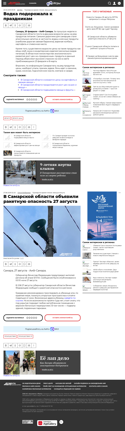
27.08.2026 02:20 (9, 193)
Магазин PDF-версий (63, 383)
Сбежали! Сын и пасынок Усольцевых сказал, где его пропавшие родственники (107, 247)
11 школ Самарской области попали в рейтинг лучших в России (102, 47)
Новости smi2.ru (11, 185)
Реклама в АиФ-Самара (31, 386)
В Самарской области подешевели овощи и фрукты (47, 90)
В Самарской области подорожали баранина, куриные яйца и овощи (65, 145)
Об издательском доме (31, 383)
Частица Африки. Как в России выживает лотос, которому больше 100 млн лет (106, 72)
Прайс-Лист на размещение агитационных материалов (64, 386)
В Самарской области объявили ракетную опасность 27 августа (102, 38)
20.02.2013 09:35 (9, 10)
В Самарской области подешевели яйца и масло (24, 137)
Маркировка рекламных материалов (36, 389)
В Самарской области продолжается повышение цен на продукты (27, 153)
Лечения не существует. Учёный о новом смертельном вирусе (106, 254)
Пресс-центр (48, 383)
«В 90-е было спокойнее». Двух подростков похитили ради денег (106, 271)
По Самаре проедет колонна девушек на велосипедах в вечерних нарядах (63, 137)
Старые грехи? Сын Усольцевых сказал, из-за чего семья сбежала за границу (106, 97)
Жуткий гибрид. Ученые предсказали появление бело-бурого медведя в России (107, 105)
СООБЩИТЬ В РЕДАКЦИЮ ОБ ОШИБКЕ (67, 389)
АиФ (22, 258)
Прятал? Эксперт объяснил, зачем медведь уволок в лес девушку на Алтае (106, 263)
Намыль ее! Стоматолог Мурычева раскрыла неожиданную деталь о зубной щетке (106, 113)
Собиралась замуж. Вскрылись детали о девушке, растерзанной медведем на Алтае (105, 288)
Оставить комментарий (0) (62, 99)
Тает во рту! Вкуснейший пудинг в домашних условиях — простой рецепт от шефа (106, 88)
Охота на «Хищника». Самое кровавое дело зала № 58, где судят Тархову (102, 28)
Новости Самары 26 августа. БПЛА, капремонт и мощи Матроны (102, 18)
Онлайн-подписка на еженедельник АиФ (90, 383)
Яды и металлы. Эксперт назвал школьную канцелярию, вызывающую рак (105, 280)
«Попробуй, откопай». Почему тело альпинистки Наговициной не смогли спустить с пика (106, 80)
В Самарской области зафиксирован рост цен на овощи (27, 144)
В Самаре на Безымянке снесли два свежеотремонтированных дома (102, 57)
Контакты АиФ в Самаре (98, 386)
